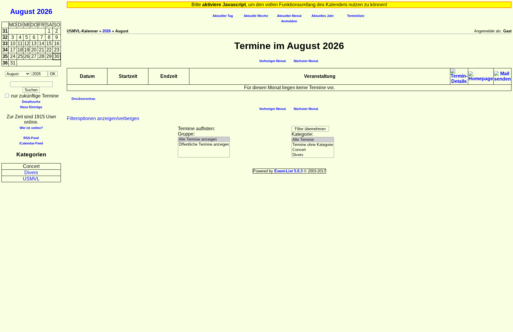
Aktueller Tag (223, 16)
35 (5, 56)
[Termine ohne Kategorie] (313, 144)
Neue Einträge (31, 107)
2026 (44, 11)
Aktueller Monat (289, 16)
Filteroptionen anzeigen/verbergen (103, 118)
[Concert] (313, 149)
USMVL (31, 178)
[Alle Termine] (313, 139)
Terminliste (355, 16)
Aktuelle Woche (256, 16)
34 (5, 49)
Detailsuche (31, 101)
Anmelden (289, 21)
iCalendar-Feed (31, 143)
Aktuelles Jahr (322, 16)
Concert (31, 166)
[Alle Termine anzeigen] (203, 139)
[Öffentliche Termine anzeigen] (203, 144)
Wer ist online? (31, 128)
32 (5, 37)
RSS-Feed (31, 138)
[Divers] (313, 155)
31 (5, 31)
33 (5, 43)
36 (5, 62)
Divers (31, 172)
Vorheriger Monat (272, 61)
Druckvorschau (83, 98)
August (22, 11)
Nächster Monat (306, 61)
